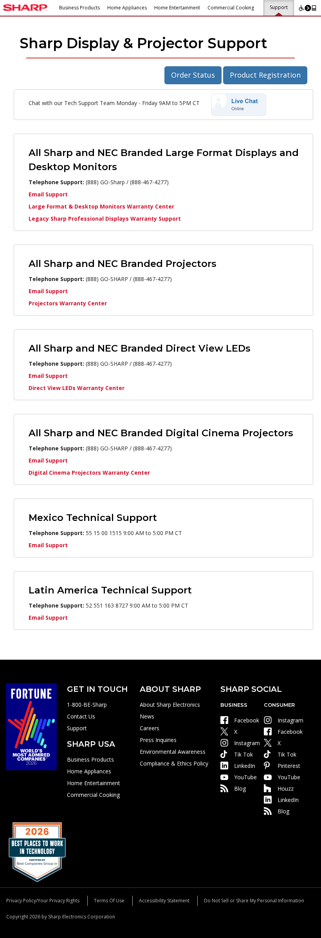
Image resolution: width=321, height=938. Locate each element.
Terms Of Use (109, 900)
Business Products (79, 7)
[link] (238, 104)
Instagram (247, 743)
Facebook (246, 720)
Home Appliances (127, 7)
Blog (240, 788)
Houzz (286, 788)
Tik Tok (243, 754)
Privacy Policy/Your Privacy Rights (42, 900)
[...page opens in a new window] (31, 726)
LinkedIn (244, 765)
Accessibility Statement (164, 900)
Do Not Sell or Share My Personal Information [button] (254, 900)
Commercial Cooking (230, 7)
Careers (149, 728)
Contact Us (81, 716)
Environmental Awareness (173, 751)
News (147, 716)
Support (279, 7)
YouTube (245, 777)
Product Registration (265, 75)
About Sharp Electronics (170, 704)
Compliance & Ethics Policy (174, 763)
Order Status (193, 75)
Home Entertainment (177, 7)
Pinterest (289, 765)
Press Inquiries (158, 740)
